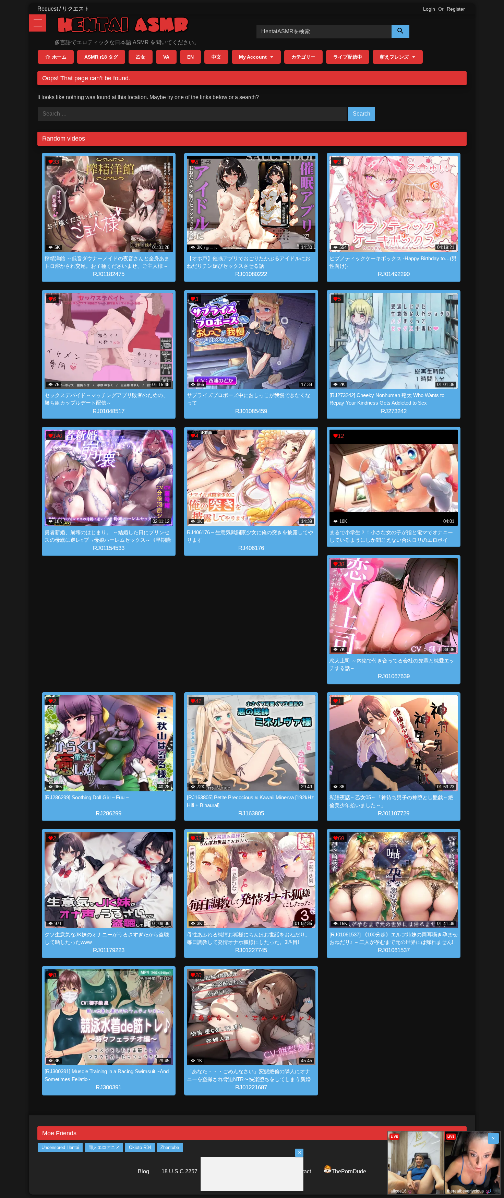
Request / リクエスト (63, 9)
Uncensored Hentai (60, 1147)
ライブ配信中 (347, 57)
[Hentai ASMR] (123, 26)
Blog (143, 1171)
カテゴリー (303, 57)
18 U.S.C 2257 (179, 1171)
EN (190, 57)
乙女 (140, 57)
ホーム (59, 57)
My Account (253, 57)
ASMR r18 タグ (101, 57)
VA (166, 57)
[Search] (400, 31)
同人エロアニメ (104, 1147)
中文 (216, 57)
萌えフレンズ (394, 57)
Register (456, 9)
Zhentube (169, 1147)
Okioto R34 (140, 1147)
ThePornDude (349, 1171)
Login (429, 9)
